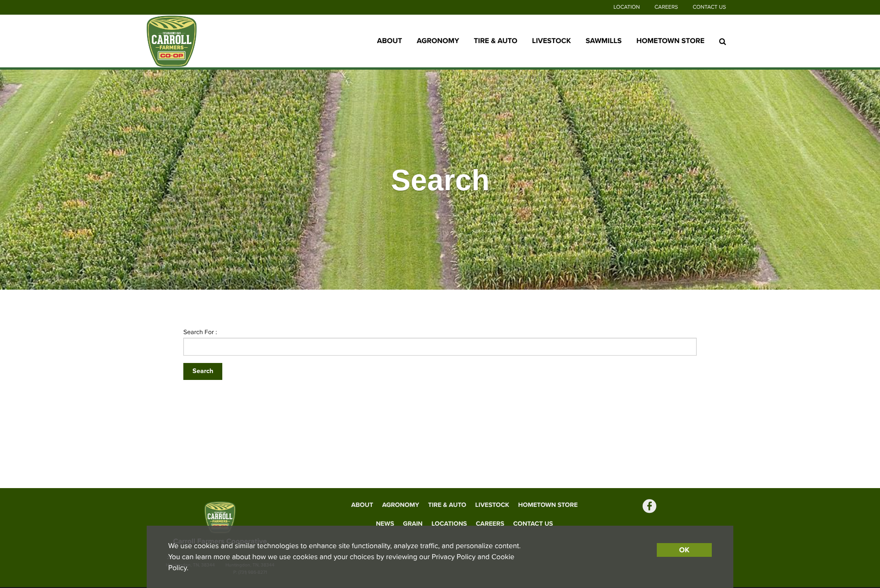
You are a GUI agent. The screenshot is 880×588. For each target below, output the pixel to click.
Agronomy (438, 40)
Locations (449, 524)
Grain (413, 524)
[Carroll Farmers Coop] (204, 41)
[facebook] (649, 507)
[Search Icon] (722, 41)
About (389, 40)
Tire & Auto (495, 40)
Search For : (200, 332)
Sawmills (604, 40)
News (385, 524)
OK (684, 550)
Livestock (551, 40)
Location (627, 7)
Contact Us (709, 7)
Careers (666, 7)
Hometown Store (670, 40)
